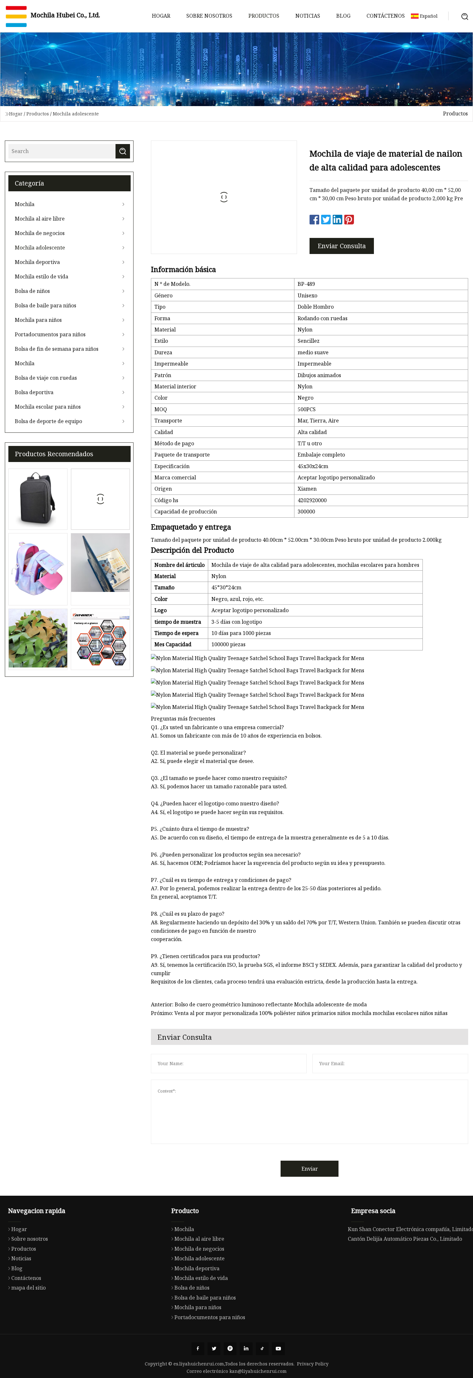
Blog (343, 15)
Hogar (161, 15)
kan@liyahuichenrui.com (258, 1371)
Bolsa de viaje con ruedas (46, 377)
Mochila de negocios (40, 233)
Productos (263, 15)
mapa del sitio (28, 1287)
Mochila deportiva (37, 262)
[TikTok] (262, 1348)
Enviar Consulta (342, 245)
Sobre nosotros (209, 15)
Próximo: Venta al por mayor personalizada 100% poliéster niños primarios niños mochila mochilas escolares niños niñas (299, 1013)
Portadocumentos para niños (50, 334)
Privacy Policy (313, 1364)
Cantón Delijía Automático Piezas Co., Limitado (405, 1238)
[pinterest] (230, 1348)
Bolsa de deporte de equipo (48, 421)
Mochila (24, 204)
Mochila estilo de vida (41, 276)
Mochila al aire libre (40, 218)
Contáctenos (385, 15)
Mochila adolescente (76, 114)
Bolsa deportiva (34, 392)
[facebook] (197, 1348)
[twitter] (214, 1348)
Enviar (309, 1168)
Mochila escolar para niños (48, 406)
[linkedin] (246, 1348)
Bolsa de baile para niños (45, 305)
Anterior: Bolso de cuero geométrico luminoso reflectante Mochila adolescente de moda (259, 1004)
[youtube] (278, 1348)
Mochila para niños (38, 319)
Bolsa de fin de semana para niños (56, 348)
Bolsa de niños (32, 291)
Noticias (307, 15)
